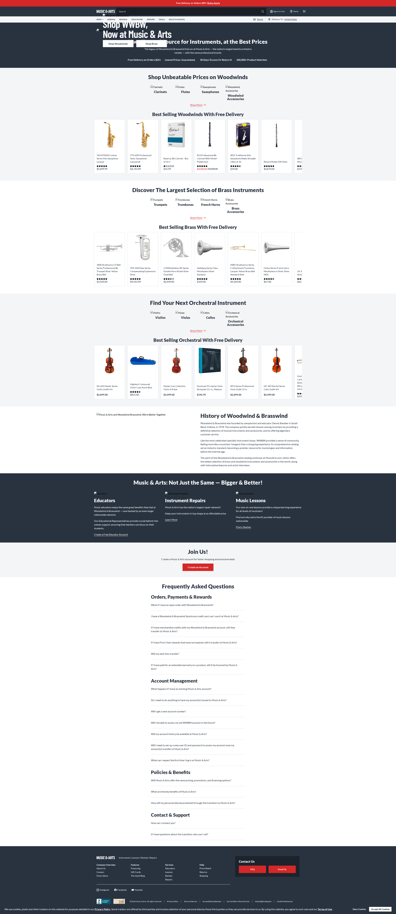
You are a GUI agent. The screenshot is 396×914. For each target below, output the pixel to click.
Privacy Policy (102, 909)
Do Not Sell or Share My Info (238, 901)
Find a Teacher (243, 527)
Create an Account (198, 567)
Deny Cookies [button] (359, 909)
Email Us (282, 869)
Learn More (171, 519)
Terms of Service (190, 901)
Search (122, 11)
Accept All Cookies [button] (380, 909)
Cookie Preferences (285, 901)
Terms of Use (325, 909)
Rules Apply (213, 3)
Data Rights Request (263, 901)
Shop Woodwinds (118, 43)
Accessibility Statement (212, 901)
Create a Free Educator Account (111, 534)
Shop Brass (152, 43)
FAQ (252, 869)
